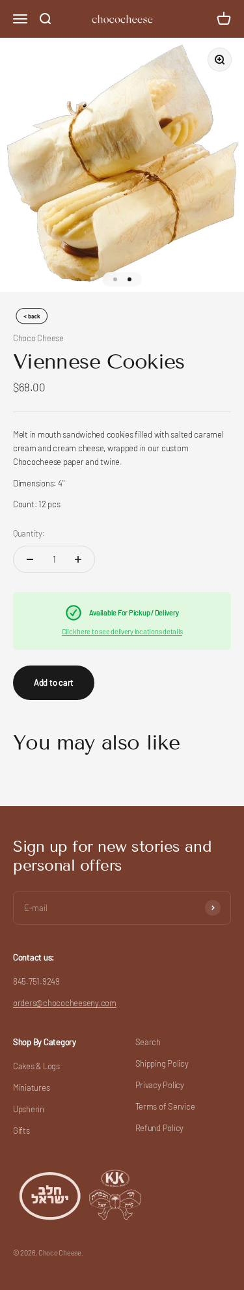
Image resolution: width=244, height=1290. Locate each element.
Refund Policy (159, 1128)
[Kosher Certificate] (81, 1194)
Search (148, 1042)
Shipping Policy (162, 1063)
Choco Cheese (38, 338)
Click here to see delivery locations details (122, 631)
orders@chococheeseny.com (64, 1003)
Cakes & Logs (36, 1066)
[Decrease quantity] (30, 559)
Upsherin (28, 1109)
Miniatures (31, 1087)
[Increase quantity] (78, 559)
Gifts (21, 1130)
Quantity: (29, 533)
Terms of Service (165, 1106)
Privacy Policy (159, 1085)
